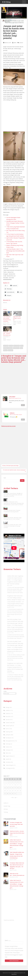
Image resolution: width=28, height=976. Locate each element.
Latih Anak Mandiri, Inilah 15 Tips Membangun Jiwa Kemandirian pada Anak (15, 251)
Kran (21, 348)
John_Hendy (12, 396)
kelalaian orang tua (8, 348)
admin (15, 42)
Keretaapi (8, 744)
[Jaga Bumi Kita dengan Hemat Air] (17, 313)
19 (20, 787)
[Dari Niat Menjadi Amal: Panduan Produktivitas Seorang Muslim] (5, 508)
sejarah (7, 759)
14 (7, 787)
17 (15, 787)
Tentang (6, 812)
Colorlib (15, 972)
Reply (23, 405)
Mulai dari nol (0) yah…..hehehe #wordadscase (7, 333)
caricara (21, 42)
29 (10, 793)
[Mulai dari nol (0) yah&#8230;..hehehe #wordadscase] (7, 328)
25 (17, 790)
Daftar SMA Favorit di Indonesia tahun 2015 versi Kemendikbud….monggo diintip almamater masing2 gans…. (16, 843)
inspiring (8, 731)
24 (15, 790)
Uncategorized (9, 768)
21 (7, 790)
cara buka (6, 345)
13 (5, 787)
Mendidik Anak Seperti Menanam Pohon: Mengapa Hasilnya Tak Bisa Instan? (15, 223)
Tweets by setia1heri (9, 920)
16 (12, 787)
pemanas (10, 350)
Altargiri (7, 707)
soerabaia (8, 762)
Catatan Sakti (9, 722)
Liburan (5, 350)
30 (12, 793)
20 (5, 790)
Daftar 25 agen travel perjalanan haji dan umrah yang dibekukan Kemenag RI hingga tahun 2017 (15, 629)
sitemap (6, 809)
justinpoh (8, 734)
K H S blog (6, 2)
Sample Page (7, 806)
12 (20, 785)
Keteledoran (16, 348)
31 (15, 793)
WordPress (14, 974)
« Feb (12, 797)
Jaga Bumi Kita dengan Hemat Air (17, 318)
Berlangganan (14, 960)
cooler (10, 345)
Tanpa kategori (9, 765)
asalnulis (8, 713)
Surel (8, 940)
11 (17, 785)
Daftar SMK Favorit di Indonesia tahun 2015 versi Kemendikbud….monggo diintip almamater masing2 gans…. (16, 884)
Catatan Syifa (9, 725)
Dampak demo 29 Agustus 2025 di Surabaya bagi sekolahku (15, 669)
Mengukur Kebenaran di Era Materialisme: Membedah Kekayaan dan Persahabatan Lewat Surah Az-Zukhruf (14, 503)
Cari (5, 478)
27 (5, 793)
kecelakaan (8, 738)
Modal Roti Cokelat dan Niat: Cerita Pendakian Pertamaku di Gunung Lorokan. (12, 526)
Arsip (5, 691)
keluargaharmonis (10, 741)
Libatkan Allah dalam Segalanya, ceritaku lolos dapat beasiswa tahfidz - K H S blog (15, 578)
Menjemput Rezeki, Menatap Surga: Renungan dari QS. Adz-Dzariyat (13, 518)
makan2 (8, 747)
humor (7, 728)
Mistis (7, 753)
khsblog (12, 413)
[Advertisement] (14, 116)
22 (10, 790)
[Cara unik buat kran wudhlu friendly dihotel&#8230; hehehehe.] (7, 313)
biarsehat (8, 716)
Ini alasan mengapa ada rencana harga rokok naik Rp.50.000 (16, 824)
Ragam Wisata (9, 756)
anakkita (8, 710)
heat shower (16, 345)
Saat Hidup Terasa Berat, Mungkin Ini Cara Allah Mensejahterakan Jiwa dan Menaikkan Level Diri (13, 495)
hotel (22, 345)
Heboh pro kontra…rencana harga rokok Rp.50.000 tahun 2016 (17, 833)
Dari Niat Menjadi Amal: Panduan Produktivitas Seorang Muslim (12, 511)
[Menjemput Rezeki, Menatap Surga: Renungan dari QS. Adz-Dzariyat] (5, 515)
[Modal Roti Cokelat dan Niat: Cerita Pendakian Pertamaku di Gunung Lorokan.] (5, 522)
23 (12, 790)
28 (7, 793)
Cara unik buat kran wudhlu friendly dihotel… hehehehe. (7, 319)
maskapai (8, 750)
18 (17, 787)
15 (10, 787)
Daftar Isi (6, 803)
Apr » (16, 797)
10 (15, 785)
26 (20, 790)
